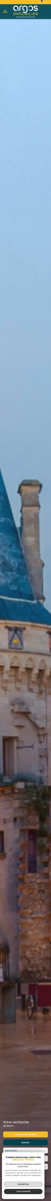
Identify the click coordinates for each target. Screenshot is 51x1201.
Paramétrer (23, 1184)
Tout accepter (23, 1191)
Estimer (25, 1142)
